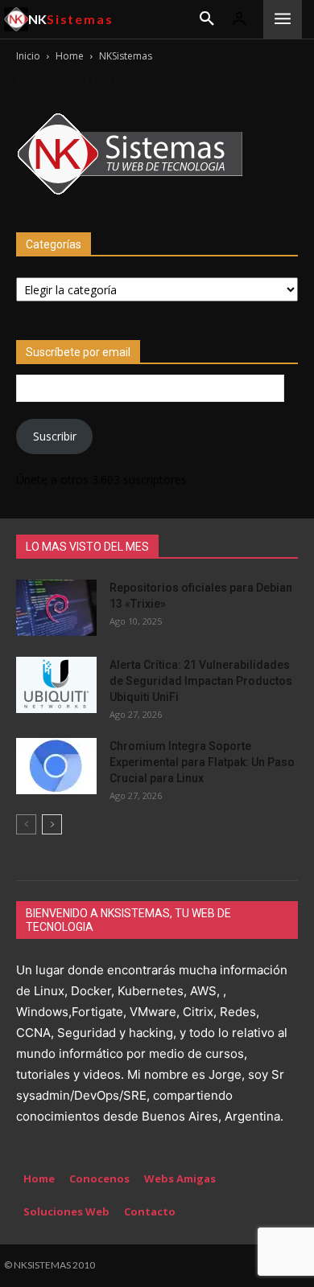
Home (70, 56)
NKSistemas (69, 80)
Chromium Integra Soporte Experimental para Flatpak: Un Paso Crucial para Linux (202, 762)
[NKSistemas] (130, 195)
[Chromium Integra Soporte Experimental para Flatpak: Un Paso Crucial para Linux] (56, 766)
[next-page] (52, 824)
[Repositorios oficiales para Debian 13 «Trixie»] (56, 608)
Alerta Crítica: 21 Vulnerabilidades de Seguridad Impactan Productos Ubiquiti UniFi (200, 680)
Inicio (28, 56)
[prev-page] (26, 824)
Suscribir (54, 436)
